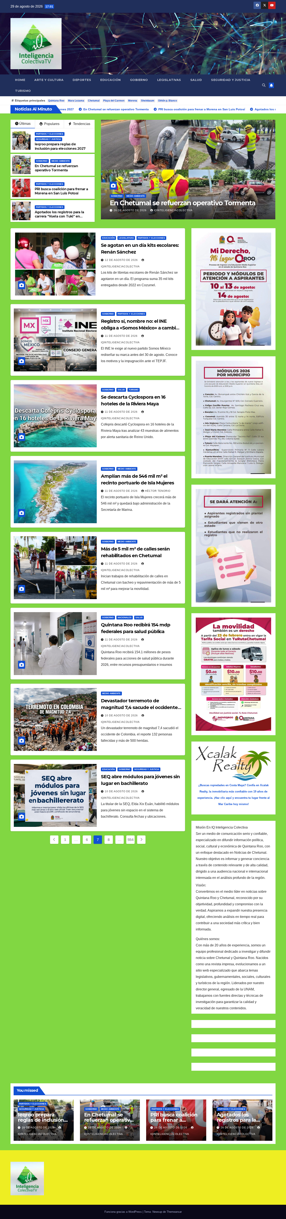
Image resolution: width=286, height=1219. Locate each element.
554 (131, 840)
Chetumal (93, 100)
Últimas (25, 123)
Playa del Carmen (113, 100)
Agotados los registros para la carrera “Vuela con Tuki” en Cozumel (59, 216)
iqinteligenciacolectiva (173, 210)
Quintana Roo (56, 100)
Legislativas (169, 80)
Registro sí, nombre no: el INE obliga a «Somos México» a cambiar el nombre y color (140, 327)
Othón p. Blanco (167, 100)
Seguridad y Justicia (230, 80)
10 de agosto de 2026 (122, 715)
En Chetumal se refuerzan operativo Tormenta (56, 168)
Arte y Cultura (48, 80)
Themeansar (174, 1211)
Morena (132, 100)
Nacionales (124, 617)
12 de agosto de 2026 (122, 260)
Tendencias (81, 124)
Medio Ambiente (61, 161)
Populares (51, 124)
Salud (196, 80)
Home (20, 80)
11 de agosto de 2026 (121, 335)
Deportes (82, 80)
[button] (263, 85)
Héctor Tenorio (157, 490)
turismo (133, 390)
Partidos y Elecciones (124, 188)
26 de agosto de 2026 (130, 210)
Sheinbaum (147, 100)
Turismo (23, 91)
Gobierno (139, 80)
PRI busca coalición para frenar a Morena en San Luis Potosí (185, 199)
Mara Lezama (76, 100)
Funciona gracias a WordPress (123, 1211)
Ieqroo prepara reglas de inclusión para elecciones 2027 (60, 146)
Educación (110, 80)
